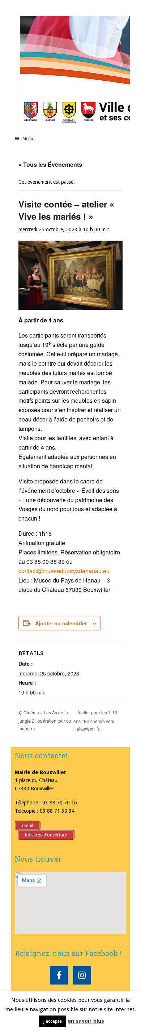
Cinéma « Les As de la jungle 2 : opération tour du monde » (44, 720)
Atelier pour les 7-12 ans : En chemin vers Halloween (95, 720)
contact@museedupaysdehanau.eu (64, 571)
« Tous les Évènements (50, 164)
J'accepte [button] (52, 1021)
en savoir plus (86, 1021)
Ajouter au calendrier (61, 623)
